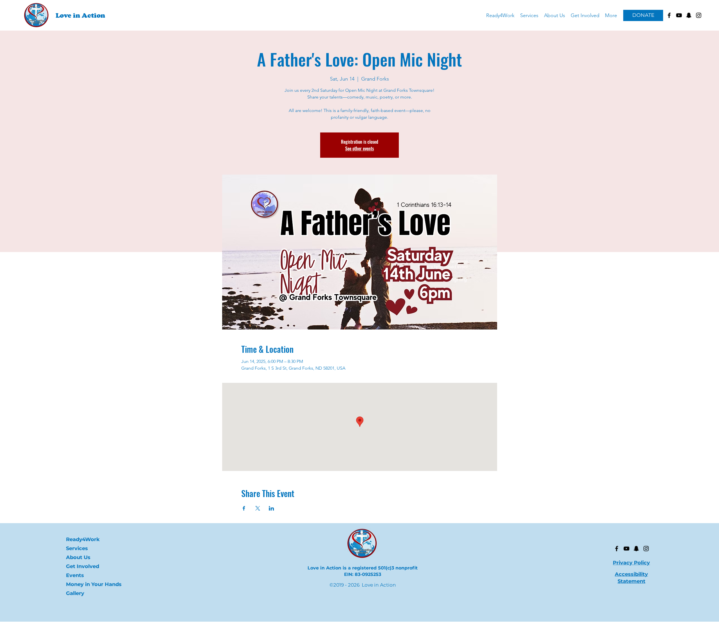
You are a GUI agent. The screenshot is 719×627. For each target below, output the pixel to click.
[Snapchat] (636, 548)
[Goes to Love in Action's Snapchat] (688, 15)
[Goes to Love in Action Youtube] (678, 15)
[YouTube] (626, 548)
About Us (78, 557)
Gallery (75, 593)
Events (75, 575)
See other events (359, 148)
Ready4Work (83, 539)
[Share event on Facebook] (244, 508)
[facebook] (669, 15)
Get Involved (82, 566)
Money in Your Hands (90, 584)
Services (77, 548)
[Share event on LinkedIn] (271, 508)
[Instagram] (646, 548)
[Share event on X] (257, 508)
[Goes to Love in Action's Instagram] (698, 15)
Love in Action (80, 15)
